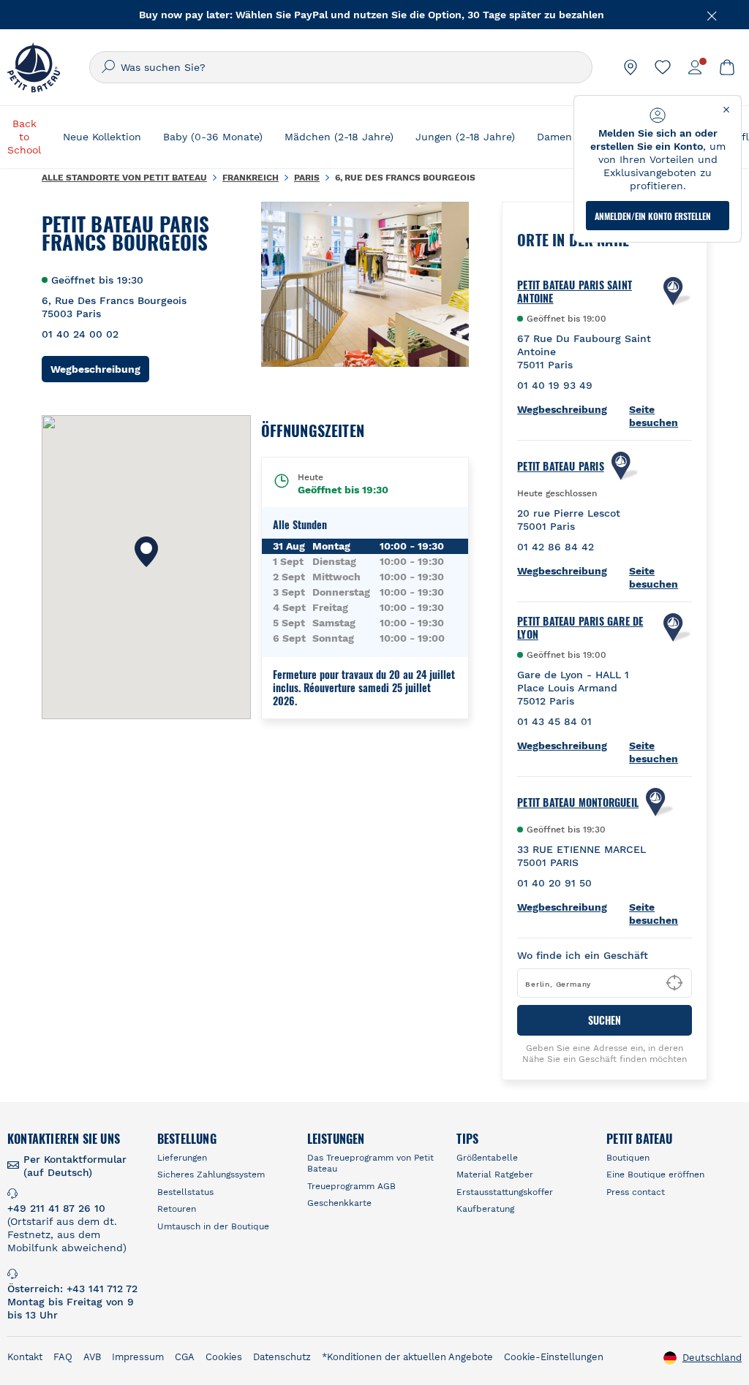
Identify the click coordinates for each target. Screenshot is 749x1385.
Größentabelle (487, 1158)
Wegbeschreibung (99, 369)
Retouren (176, 1209)
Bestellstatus (185, 1192)
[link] (630, 67)
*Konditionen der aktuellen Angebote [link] (407, 1356)
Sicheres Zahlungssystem (211, 1174)
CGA (185, 1356)
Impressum (138, 1356)
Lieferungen (182, 1158)
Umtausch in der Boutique (213, 1226)
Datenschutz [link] (282, 1356)
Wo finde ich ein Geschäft (582, 955)
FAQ (62, 1356)
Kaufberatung (485, 1209)
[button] (146, 552)
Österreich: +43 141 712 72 (72, 1288)
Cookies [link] (224, 1356)
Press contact (635, 1192)
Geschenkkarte (339, 1203)
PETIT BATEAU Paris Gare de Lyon (580, 628)
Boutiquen (628, 1158)
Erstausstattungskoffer (504, 1192)
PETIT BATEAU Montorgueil (578, 802)
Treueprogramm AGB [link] (351, 1186)
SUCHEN (604, 1020)
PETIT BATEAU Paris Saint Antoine (574, 291)
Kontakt (24, 1356)
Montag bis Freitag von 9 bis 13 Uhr (70, 1308)
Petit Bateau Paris (560, 466)
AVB (92, 1356)
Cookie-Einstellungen (553, 1356)
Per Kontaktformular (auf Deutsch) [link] (75, 1165)
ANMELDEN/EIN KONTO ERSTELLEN (653, 216)
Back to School (24, 137)
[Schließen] (712, 14)
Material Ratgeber (494, 1174)
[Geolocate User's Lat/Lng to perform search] (674, 983)
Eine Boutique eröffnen (655, 1174)
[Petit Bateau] (33, 67)
